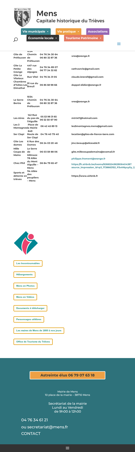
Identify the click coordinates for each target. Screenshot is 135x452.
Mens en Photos (25, 285)
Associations (98, 31)
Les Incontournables (28, 263)
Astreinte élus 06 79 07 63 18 (67, 375)
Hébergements (24, 274)
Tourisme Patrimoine (82, 38)
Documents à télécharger (30, 308)
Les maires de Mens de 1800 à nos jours (38, 330)
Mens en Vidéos (25, 297)
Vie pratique (66, 31)
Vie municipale (34, 31)
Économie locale (41, 38)
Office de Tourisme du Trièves (33, 341)
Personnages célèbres (28, 319)
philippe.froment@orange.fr (88, 158)
